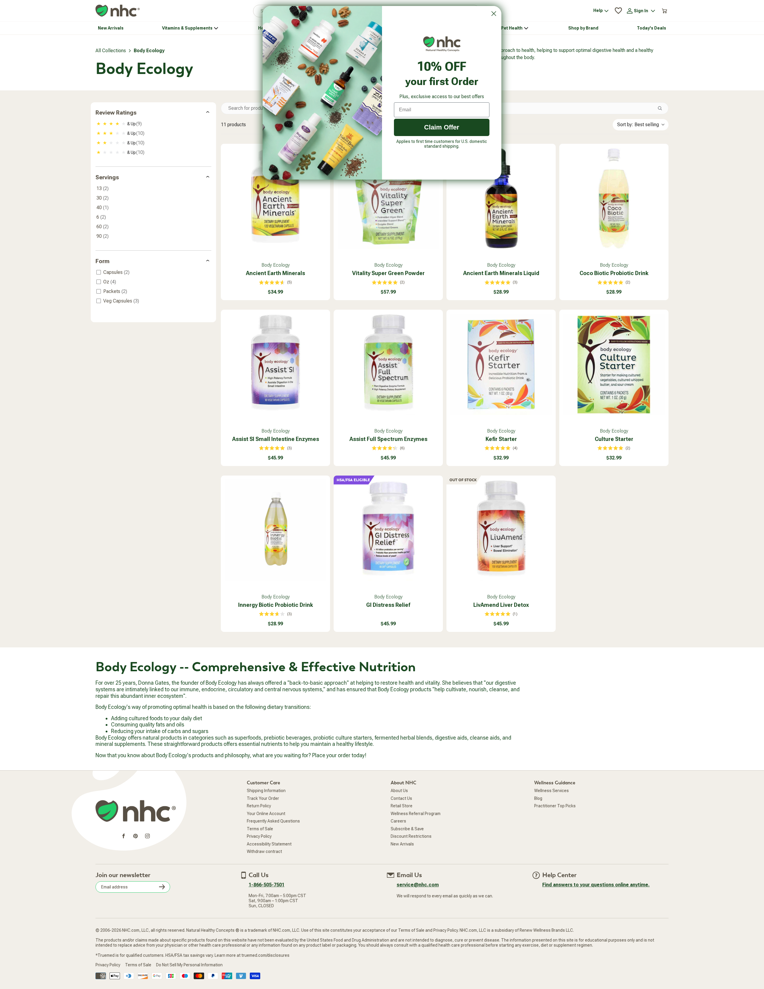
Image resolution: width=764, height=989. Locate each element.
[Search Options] (662, 108)
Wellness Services (551, 790)
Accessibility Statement (269, 844)
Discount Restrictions (411, 836)
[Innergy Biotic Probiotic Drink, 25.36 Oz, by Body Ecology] (275, 530)
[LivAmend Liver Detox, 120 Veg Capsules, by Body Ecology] (501, 530)
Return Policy (259, 805)
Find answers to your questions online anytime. (596, 885)
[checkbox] (153, 124)
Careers (398, 821)
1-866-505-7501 (266, 885)
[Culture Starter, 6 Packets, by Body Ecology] (614, 364)
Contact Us (401, 798)
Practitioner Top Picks (555, 805)
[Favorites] (618, 10)
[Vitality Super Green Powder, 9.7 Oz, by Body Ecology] (388, 198)
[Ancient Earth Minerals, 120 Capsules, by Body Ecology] (275, 198)
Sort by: (638, 124)
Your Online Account (266, 813)
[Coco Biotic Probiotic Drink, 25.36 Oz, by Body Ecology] (614, 198)
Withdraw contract (264, 851)
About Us (399, 790)
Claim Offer (441, 127)
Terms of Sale (260, 828)
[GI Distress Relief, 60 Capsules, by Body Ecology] (388, 530)
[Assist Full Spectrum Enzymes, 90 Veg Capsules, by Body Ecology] (388, 364)
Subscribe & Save (407, 828)
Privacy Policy (259, 836)
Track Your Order (263, 798)
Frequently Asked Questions (273, 821)
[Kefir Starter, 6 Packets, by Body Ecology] (501, 364)
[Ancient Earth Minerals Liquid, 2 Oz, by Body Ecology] (501, 198)
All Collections (111, 50)
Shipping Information (266, 790)
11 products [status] (233, 124)
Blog (538, 798)
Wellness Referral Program (415, 813)
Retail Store (401, 805)
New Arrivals (402, 844)
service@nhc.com (418, 885)
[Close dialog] (494, 13)
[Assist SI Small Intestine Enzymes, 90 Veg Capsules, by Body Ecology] (275, 364)
